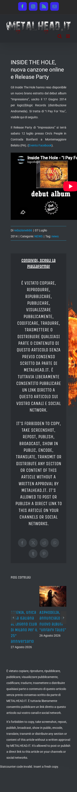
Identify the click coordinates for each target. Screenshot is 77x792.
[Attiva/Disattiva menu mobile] (68, 36)
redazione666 (23, 230)
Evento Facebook (40, 145)
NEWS (38, 236)
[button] (13, 617)
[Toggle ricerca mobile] (60, 36)
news (55, 236)
